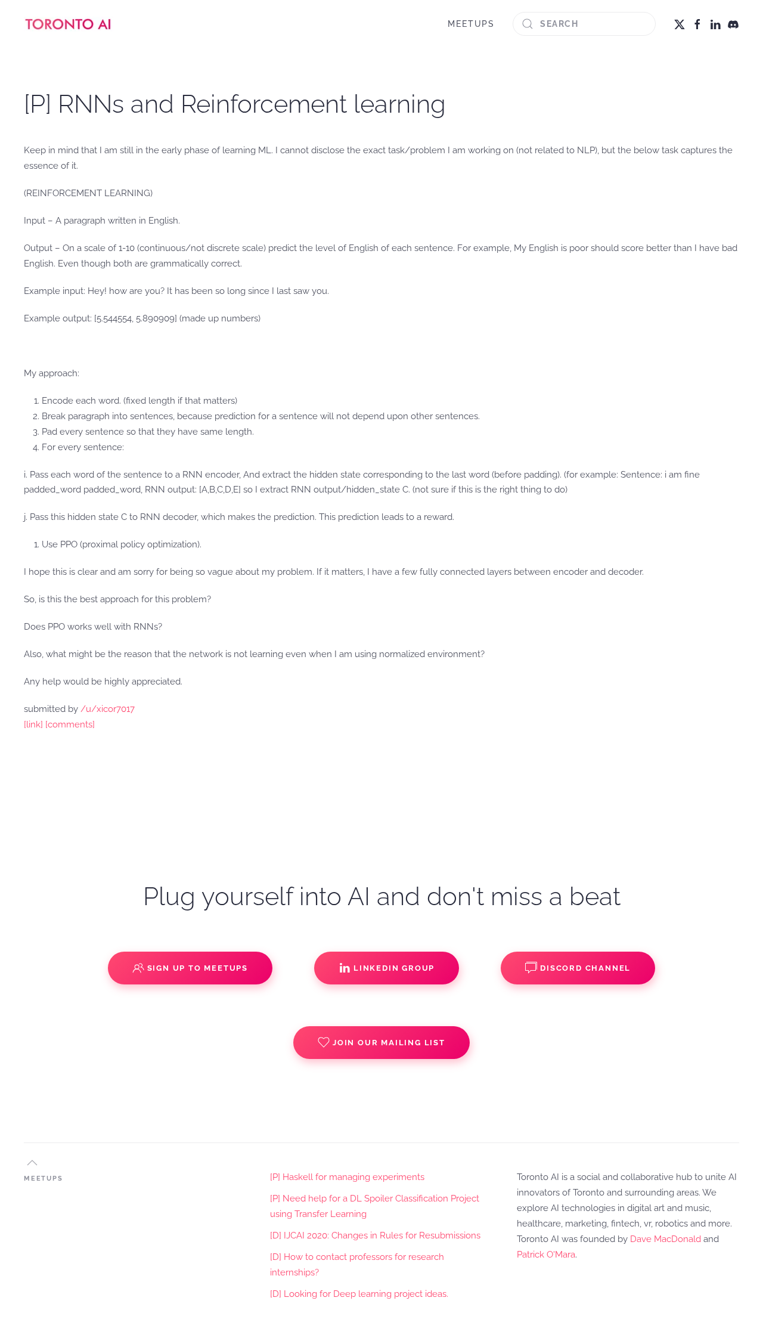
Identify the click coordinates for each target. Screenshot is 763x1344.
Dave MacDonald (665, 1239)
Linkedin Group (394, 968)
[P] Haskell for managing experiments (347, 1177)
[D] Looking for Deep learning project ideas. (359, 1294)
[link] (33, 724)
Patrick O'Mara (546, 1254)
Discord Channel (585, 968)
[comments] (70, 724)
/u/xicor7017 (107, 709)
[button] (32, 1163)
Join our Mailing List (389, 1042)
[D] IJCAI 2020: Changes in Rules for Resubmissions (375, 1235)
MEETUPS (471, 24)
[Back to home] (68, 24)
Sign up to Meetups (197, 968)
